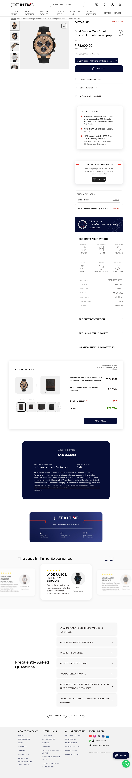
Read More (38, 490)
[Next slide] (66, 45)
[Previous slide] (22, 45)
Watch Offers (71, 750)
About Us (22, 735)
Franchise (22, 747)
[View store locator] (96, 4)
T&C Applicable (94, 227)
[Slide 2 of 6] (14, 36)
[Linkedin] (107, 736)
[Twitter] (98, 736)
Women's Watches (72, 747)
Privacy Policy (48, 767)
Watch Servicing (72, 754)
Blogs (20, 743)
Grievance (46, 747)
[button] (63, 25)
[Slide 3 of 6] (14, 46)
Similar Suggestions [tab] (56, 715)
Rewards (45, 743)
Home (13, 18)
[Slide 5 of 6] (14, 67)
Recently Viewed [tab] (77, 715)
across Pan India (87, 54)
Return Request (48, 739)
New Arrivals (70, 739)
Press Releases (24, 754)
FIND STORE (114, 208)
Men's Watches (71, 743)
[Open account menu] (112, 4)
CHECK (116, 200)
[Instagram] (94, 736)
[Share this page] (120, 33)
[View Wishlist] (104, 4)
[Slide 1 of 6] (14, 25)
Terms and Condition (51, 763)
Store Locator (24, 739)
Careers (21, 750)
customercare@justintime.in (101, 745)
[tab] (21, 407)
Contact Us (23, 758)
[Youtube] (90, 736)
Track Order (47, 735)
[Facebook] (103, 736)
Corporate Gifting (73, 735)
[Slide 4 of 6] (14, 57)
